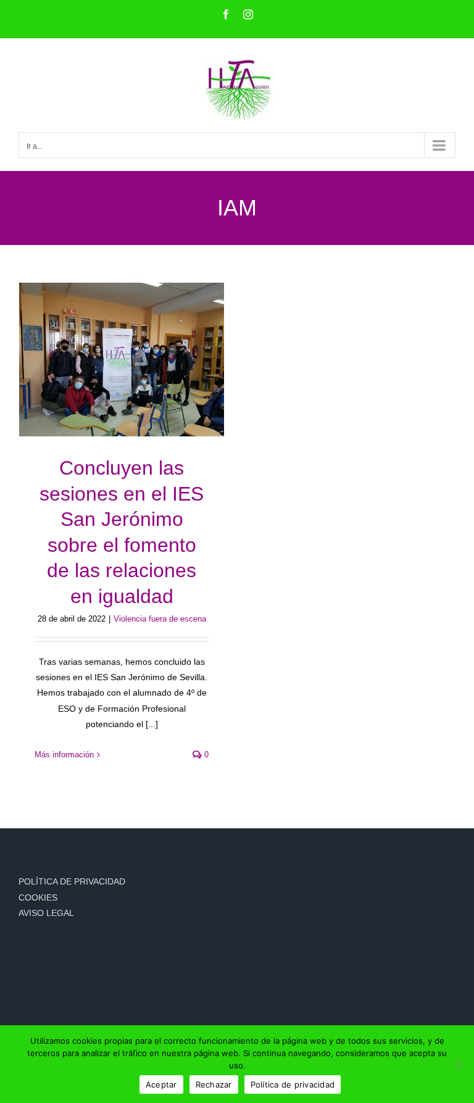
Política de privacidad (293, 1084)
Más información (64, 754)
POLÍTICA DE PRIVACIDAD (72, 881)
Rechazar (214, 1084)
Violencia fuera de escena (160, 618)
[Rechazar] (458, 1064)
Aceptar (161, 1084)
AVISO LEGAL (46, 913)
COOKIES (38, 897)
